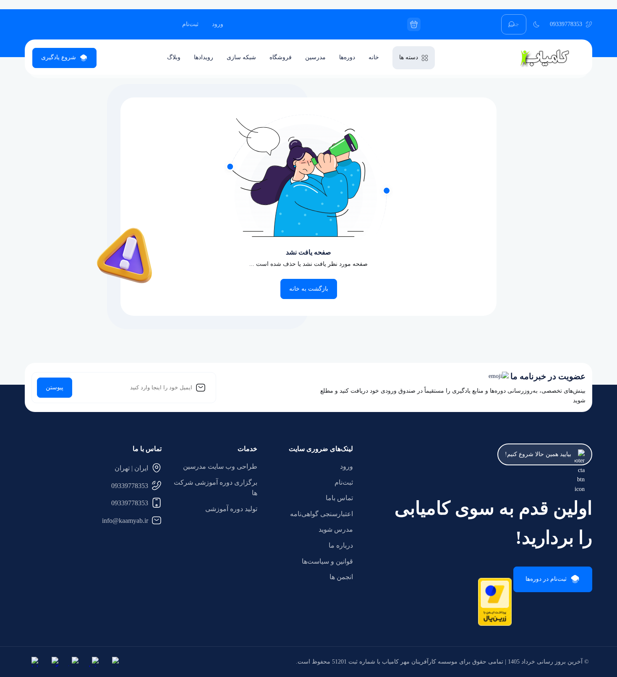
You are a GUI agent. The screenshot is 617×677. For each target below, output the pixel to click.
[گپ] (53, 662)
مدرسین (315, 57)
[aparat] (114, 662)
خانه (374, 57)
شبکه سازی (241, 57)
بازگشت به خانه (308, 289)
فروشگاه (280, 57)
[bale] (94, 662)
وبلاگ (173, 57)
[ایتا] (33, 662)
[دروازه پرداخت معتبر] (495, 624)
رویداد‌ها (203, 57)
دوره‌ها (347, 57)
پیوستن (54, 387)
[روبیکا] (73, 662)
